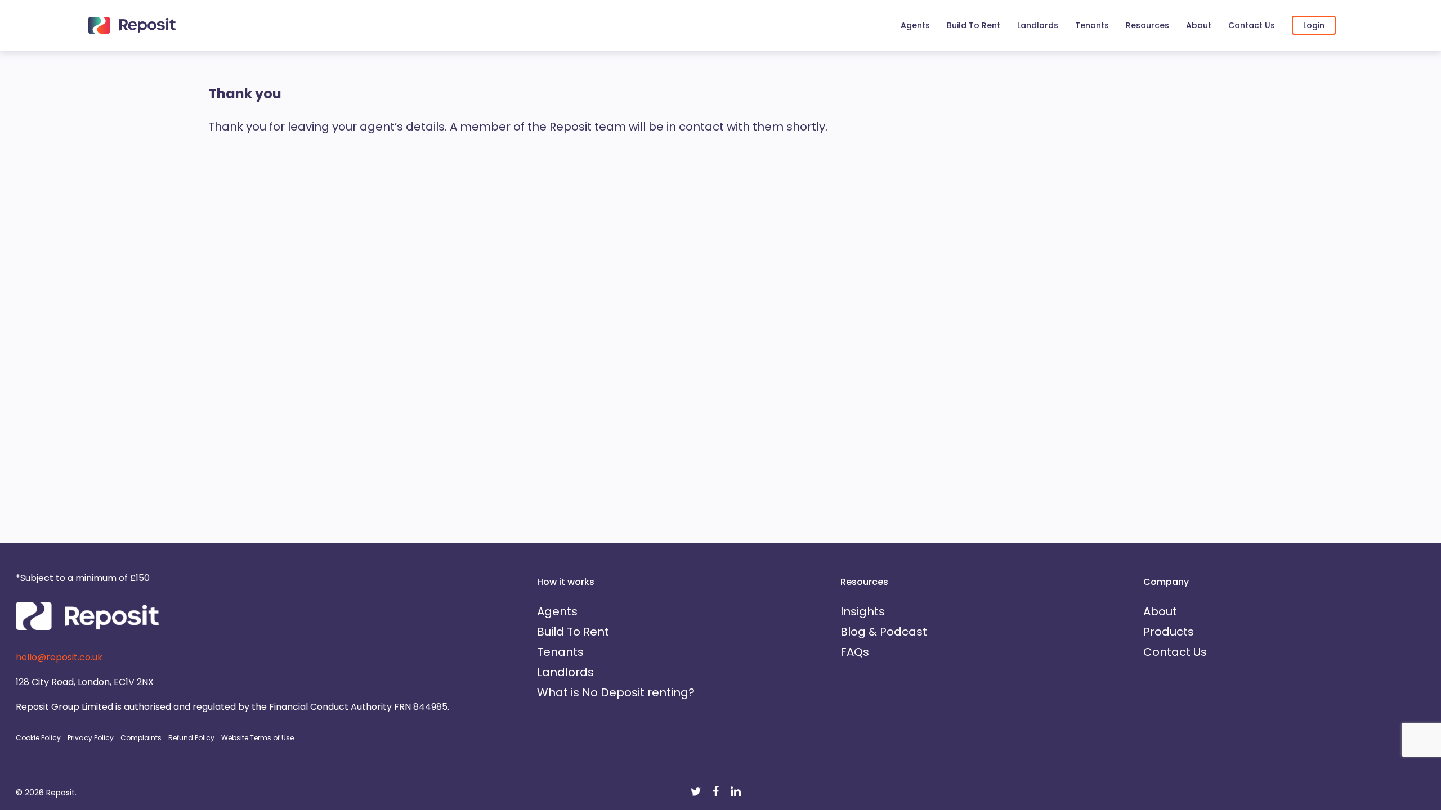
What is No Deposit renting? (616, 692)
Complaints (141, 737)
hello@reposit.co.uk (59, 657)
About (1160, 611)
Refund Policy (191, 737)
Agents (557, 611)
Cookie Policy (38, 737)
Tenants (560, 652)
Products (1168, 632)
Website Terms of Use (257, 737)
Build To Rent (573, 632)
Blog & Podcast (883, 632)
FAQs (854, 652)
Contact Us (1175, 652)
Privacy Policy (91, 737)
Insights (862, 611)
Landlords (565, 672)
